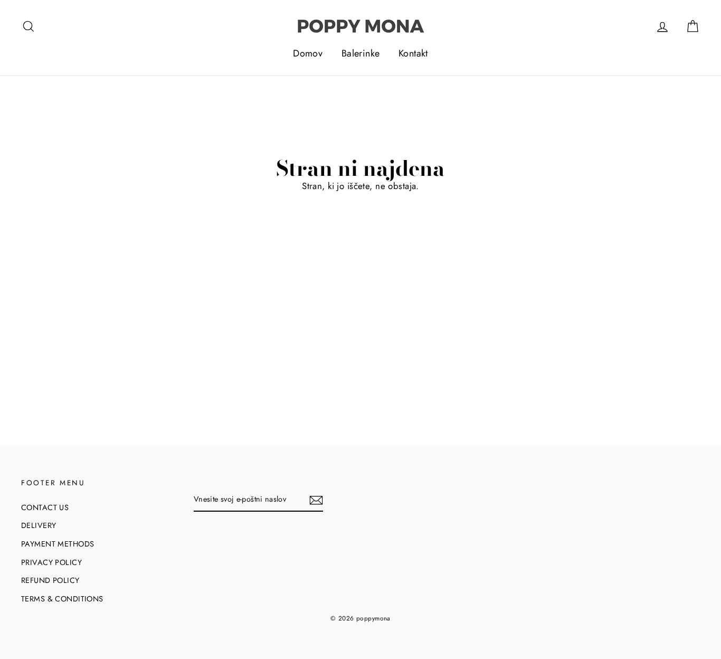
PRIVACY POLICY (51, 562)
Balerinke (360, 53)
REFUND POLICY (50, 580)
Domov (307, 53)
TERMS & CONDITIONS (62, 599)
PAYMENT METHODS (57, 544)
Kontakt (413, 53)
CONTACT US (45, 507)
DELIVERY (38, 525)
